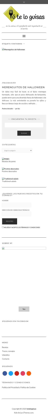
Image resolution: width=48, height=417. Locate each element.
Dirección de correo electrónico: (15, 210)
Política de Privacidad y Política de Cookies (18, 387)
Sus (24, 309)
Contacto (5, 359)
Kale (15, 413)
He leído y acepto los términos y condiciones (22, 227)
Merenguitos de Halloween (23, 87)
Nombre (5, 200)
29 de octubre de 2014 (9, 83)
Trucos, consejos (8, 351)
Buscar (24, 133)
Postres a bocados (7, 108)
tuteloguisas (31, 409)
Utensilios (6, 355)
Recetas (5, 347)
